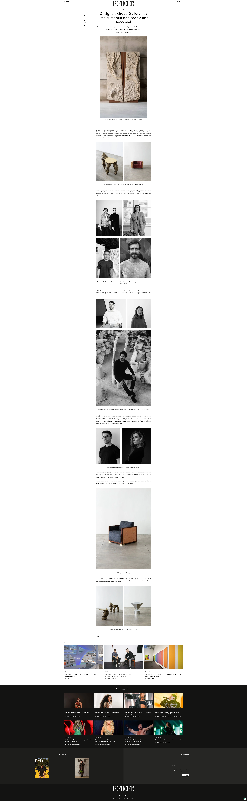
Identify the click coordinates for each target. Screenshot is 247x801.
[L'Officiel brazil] (123, 4)
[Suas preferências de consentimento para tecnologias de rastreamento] (245, 799)
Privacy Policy (192, 772)
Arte (123, 9)
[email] (85, 11)
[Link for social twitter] (119, 795)
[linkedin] (85, 18)
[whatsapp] (85, 23)
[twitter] (85, 20)
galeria (109, 638)
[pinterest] (85, 16)
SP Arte (104, 638)
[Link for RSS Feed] (127, 795)
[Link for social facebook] (122, 795)
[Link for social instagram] (125, 795)
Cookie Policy (130, 798)
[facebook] (85, 13)
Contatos (115, 798)
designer (98, 638)
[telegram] (85, 25)
